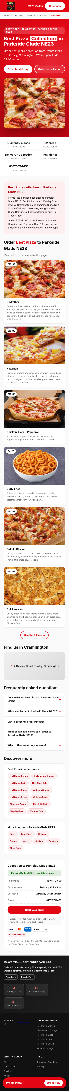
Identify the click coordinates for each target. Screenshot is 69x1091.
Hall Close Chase (18, 790)
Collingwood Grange (44, 776)
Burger (13, 841)
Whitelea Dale (36, 811)
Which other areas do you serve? (27, 745)
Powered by (8, 1022)
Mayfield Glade (40, 804)
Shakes (39, 841)
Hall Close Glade (18, 783)
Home (6, 15)
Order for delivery (18, 69)
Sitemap (41, 1066)
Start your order (34, 909)
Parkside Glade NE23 (37, 15)
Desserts (53, 841)
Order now (55, 6)
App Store (11, 977)
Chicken (42, 834)
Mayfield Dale (16, 811)
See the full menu (34, 635)
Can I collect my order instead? (26, 721)
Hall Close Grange (19, 776)
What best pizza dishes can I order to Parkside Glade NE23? (29, 733)
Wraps (26, 841)
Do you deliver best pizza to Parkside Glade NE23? (33, 699)
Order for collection (49, 69)
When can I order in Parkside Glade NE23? (32, 711)
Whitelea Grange (41, 790)
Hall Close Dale (39, 783)
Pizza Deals (15, 848)
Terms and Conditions (48, 1062)
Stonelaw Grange (18, 804)
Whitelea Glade (40, 797)
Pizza (12, 834)
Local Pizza (26, 834)
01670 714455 (35, 6)
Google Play (26, 977)
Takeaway (18, 15)
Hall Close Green (18, 797)
